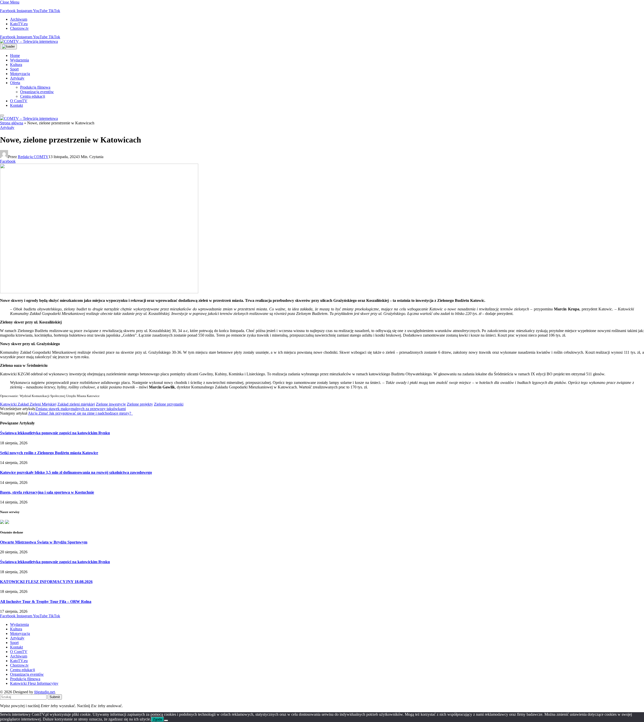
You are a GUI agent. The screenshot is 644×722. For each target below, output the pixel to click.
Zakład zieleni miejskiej (76, 404)
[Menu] (2, 115)
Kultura (16, 64)
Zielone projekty (140, 404)
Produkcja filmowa (35, 87)
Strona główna (11, 123)
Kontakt (16, 105)
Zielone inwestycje (111, 404)
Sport (14, 69)
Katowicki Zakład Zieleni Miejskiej (28, 404)
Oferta (15, 83)
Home (15, 55)
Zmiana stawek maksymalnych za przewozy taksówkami (80, 409)
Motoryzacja (20, 73)
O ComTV (18, 101)
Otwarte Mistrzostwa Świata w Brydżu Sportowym (43, 542)
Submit (55, 697)
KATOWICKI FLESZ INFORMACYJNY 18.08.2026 (46, 582)
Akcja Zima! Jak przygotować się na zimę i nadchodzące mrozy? (80, 413)
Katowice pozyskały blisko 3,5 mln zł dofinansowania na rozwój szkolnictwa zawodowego (76, 472)
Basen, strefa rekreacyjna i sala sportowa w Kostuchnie (47, 492)
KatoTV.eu (19, 24)
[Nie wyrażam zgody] (166, 720)
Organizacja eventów (37, 92)
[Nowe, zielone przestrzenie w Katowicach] (99, 292)
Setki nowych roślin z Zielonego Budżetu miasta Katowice (49, 453)
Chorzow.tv (19, 28)
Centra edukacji (32, 96)
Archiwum (18, 19)
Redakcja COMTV (33, 157)
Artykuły (17, 78)
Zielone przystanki (168, 404)
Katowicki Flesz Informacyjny (34, 683)
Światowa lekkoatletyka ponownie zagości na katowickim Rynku (55, 433)
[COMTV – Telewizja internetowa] (29, 41)
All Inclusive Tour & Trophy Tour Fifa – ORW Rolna (45, 601)
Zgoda (157, 719)
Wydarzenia (19, 60)
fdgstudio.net (44, 692)
